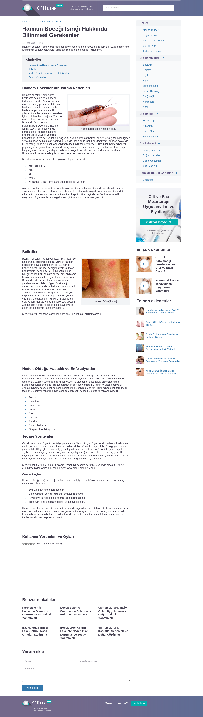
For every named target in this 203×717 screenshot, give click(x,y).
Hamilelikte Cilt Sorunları (156, 172)
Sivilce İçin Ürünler (153, 40)
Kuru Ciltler (149, 131)
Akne (146, 107)
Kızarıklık (148, 126)
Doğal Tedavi (150, 35)
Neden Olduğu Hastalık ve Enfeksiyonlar (49, 73)
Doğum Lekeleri (152, 155)
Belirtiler (33, 69)
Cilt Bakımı (147, 113)
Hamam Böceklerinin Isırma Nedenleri (48, 65)
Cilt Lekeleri (148, 143)
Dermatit (147, 70)
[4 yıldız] (31, 544)
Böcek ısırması (151, 136)
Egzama (147, 64)
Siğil (145, 80)
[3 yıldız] (28, 544)
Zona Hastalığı (151, 85)
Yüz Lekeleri (150, 166)
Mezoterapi (149, 120)
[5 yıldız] (33, 544)
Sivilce (144, 23)
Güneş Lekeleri (151, 150)
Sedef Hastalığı (151, 91)
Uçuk (146, 75)
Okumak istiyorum (158, 222)
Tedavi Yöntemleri (38, 77)
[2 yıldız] (26, 544)
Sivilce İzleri (149, 45)
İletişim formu (139, 703)
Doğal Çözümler (152, 160)
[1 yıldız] (23, 544)
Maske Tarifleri (151, 30)
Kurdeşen (148, 101)
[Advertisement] (76, 224)
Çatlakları (148, 179)
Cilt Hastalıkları (150, 57)
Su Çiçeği (148, 96)
